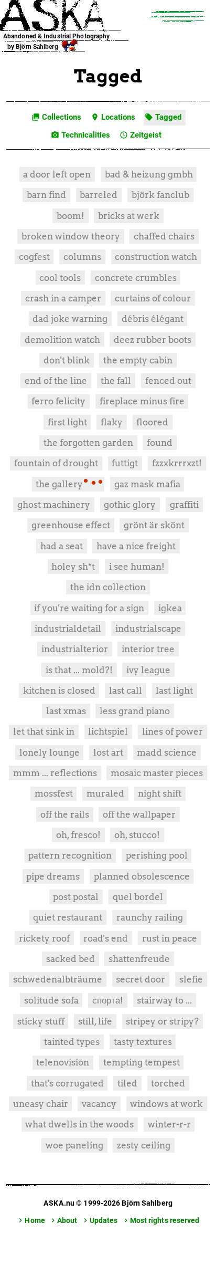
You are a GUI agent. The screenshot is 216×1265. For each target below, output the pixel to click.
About (63, 1220)
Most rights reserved (161, 1220)
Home (30, 1220)
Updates (99, 1220)
